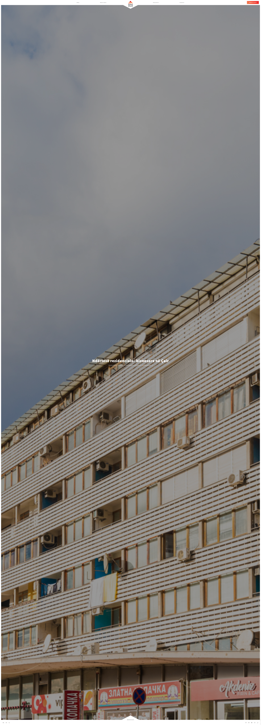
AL (9, 722)
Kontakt (182, 2)
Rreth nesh (103, 2)
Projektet (156, 2)
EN (6, 722)
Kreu (78, 2)
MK (3, 722)
